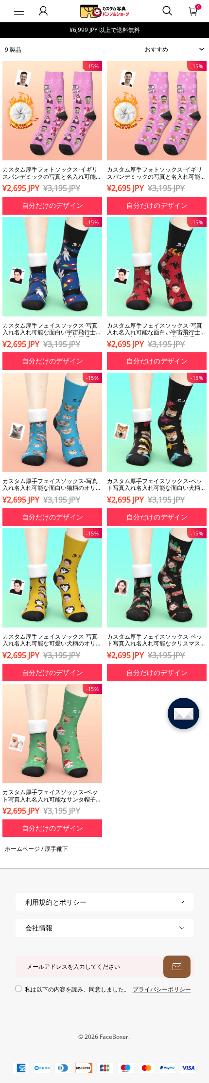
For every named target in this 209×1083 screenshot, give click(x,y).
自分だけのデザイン (52, 205)
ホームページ (22, 849)
